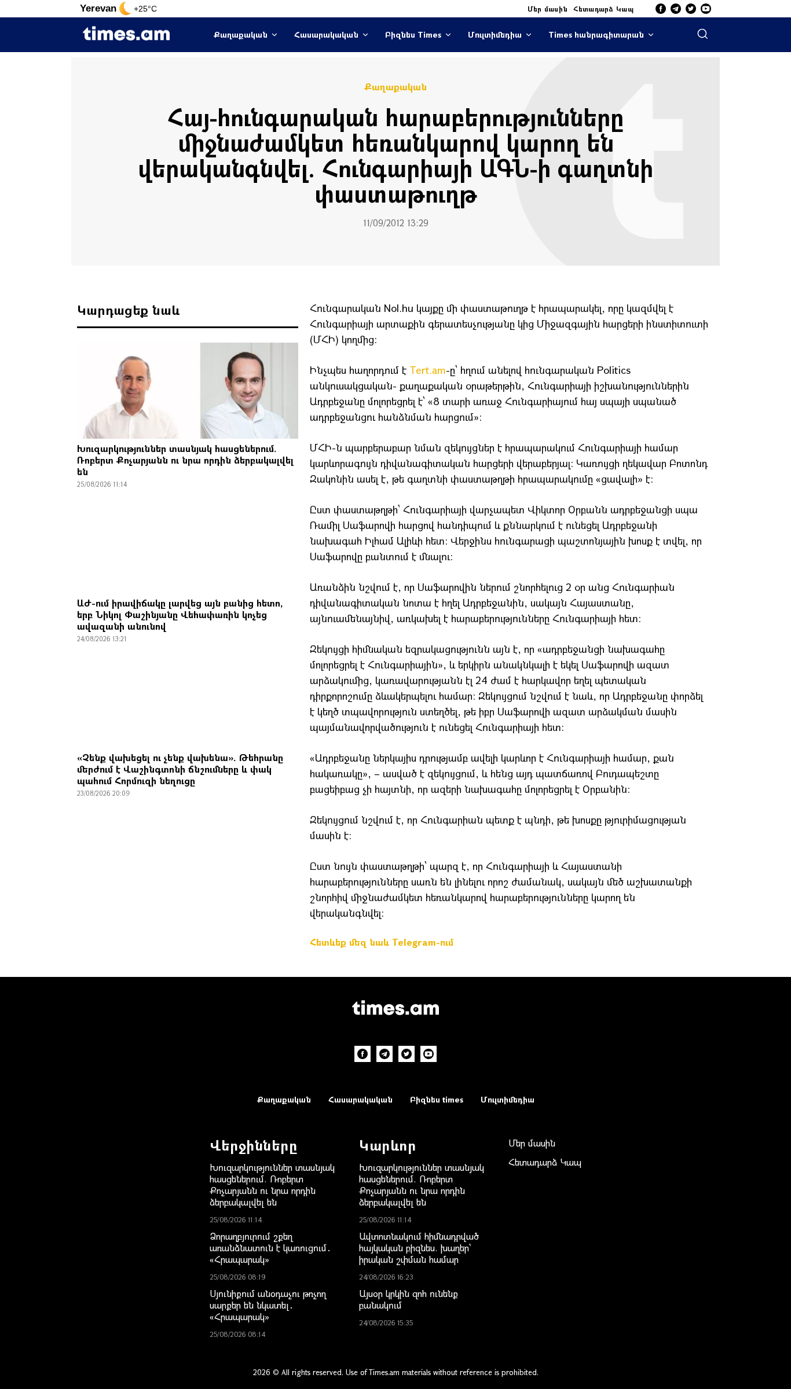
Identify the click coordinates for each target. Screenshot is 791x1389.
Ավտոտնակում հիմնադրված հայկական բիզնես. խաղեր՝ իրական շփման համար (419, 1247)
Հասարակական (326, 34)
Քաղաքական (241, 34)
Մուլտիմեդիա (495, 34)
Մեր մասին (548, 8)
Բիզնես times (436, 1099)
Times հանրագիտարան (596, 34)
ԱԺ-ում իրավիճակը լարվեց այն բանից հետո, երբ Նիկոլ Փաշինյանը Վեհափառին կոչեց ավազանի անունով (180, 614)
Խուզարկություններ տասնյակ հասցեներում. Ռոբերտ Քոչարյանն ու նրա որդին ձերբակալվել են (185, 459)
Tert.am (427, 370)
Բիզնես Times (413, 34)
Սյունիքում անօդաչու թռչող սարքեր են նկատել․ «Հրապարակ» (268, 1304)
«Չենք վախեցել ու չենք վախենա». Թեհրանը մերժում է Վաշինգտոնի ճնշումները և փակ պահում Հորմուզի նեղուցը (180, 769)
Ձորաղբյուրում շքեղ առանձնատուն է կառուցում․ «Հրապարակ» (270, 1247)
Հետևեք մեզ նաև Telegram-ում (381, 942)
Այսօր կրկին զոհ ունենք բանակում (408, 1299)
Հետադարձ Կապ (603, 8)
